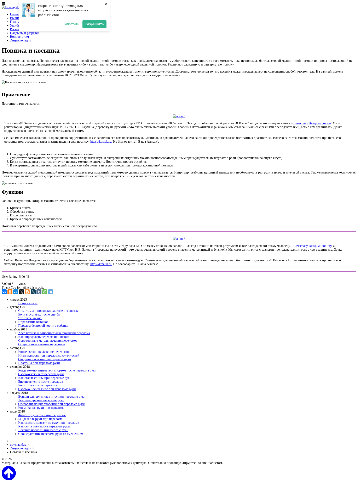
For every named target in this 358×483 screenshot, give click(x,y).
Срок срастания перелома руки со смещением (50, 434)
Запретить (71, 24)
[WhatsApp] (44, 291)
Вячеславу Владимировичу (312, 123)
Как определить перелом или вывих (43, 337)
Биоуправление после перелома (40, 381)
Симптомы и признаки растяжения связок (48, 310)
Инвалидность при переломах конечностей (48, 355)
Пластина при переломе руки (39, 363)
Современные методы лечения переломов (47, 340)
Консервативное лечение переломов (44, 351)
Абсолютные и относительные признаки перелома (54, 333)
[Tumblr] (38, 291)
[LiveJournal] (33, 291)
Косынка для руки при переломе (41, 407)
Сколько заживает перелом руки (41, 374)
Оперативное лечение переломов (41, 344)
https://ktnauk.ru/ (101, 141)
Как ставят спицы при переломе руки (44, 378)
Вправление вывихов (33, 322)
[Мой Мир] (15, 291)
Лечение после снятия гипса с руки (43, 430)
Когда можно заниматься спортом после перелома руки (57, 370)
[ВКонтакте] (4, 291)
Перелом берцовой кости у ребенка (43, 325)
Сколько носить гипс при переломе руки (47, 389)
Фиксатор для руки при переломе (42, 415)
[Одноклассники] (9, 291)
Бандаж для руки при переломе (40, 419)
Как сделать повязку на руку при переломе (48, 422)
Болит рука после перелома (37, 385)
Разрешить (94, 24)
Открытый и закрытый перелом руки (44, 359)
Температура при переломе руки (41, 400)
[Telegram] (50, 291)
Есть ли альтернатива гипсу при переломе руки (52, 396)
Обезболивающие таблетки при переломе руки (51, 404)
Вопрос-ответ (27, 303)
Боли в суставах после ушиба (39, 314)
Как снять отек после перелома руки (44, 426)
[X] (21, 291)
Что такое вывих (30, 318)
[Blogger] (27, 291)
